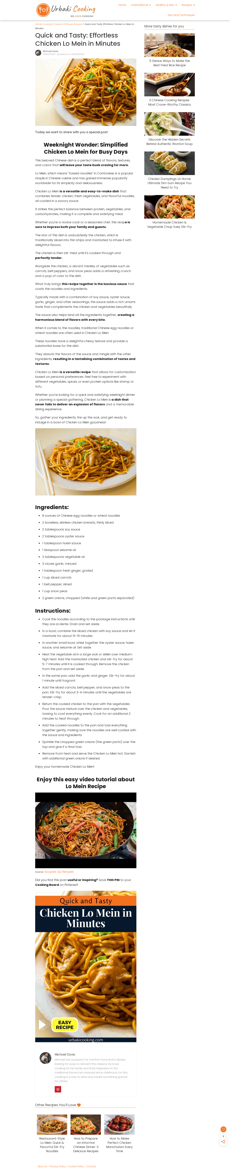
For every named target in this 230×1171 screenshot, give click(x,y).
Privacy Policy (58, 1166)
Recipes (187, 5)
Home (122, 5)
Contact (91, 1166)
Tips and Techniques (181, 15)
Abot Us (42, 1166)
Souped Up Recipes (59, 872)
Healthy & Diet (165, 5)
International (139, 5)
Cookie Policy (76, 1166)
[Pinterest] (58, 1089)
